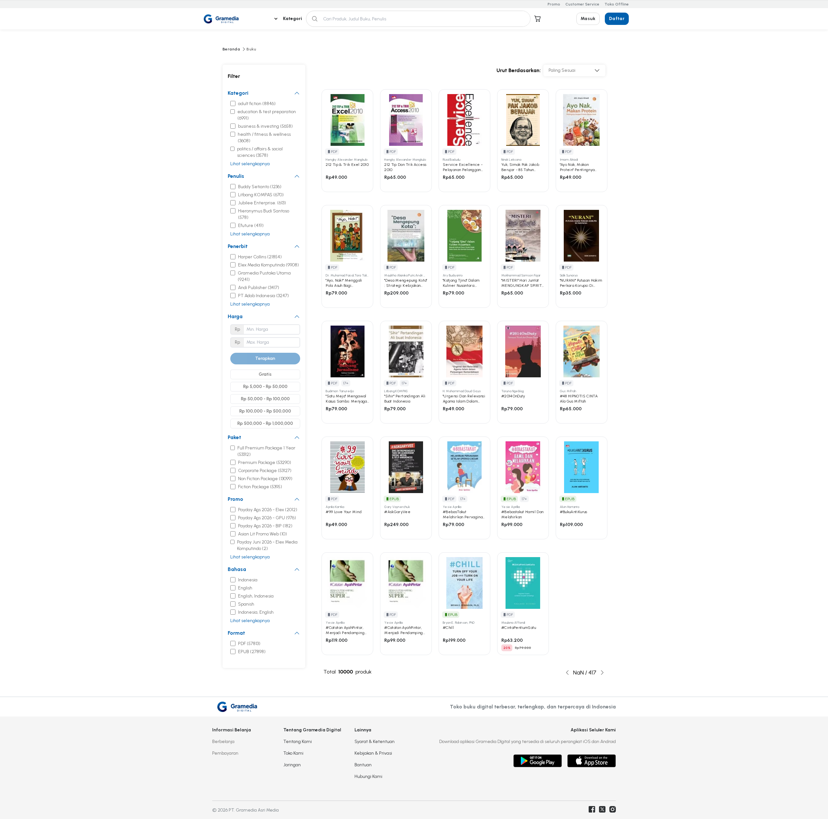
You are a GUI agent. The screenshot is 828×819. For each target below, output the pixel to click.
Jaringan (292, 765)
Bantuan (363, 765)
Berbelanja (223, 741)
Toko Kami (293, 753)
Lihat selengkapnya (250, 164)
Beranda (231, 49)
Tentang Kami (297, 741)
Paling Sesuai (562, 70)
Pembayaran (225, 753)
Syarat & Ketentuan (374, 741)
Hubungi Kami (368, 776)
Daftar (617, 18)
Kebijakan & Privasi (373, 753)
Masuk (588, 18)
